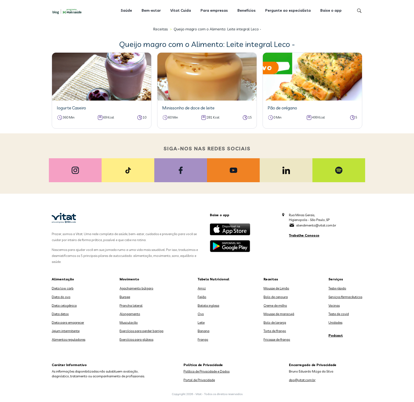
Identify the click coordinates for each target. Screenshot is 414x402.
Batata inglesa (208, 305)
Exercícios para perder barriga (141, 331)
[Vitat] (68, 11)
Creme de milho (275, 305)
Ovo (201, 314)
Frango (203, 339)
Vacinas (334, 305)
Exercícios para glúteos (136, 339)
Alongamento (130, 314)
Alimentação (63, 279)
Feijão (202, 297)
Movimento (129, 279)
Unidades (335, 322)
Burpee (125, 297)
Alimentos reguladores (68, 339)
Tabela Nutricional (213, 279)
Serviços (335, 279)
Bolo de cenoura (276, 297)
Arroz (202, 288)
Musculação (129, 322)
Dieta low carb (63, 288)
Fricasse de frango (277, 339)
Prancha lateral (131, 305)
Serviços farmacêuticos (345, 297)
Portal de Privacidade (199, 380)
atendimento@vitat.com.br (316, 225)
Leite (201, 322)
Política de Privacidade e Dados (207, 371)
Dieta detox (60, 314)
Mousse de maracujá (279, 314)
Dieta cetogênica (64, 305)
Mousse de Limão (276, 288)
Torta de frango (275, 331)
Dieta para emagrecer (68, 322)
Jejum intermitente (66, 331)
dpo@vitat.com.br (302, 380)
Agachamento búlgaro (136, 288)
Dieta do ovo (61, 297)
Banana (203, 331)
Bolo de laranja (275, 322)
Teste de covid (338, 314)
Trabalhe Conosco (304, 235)
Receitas (160, 29)
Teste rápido (337, 288)
